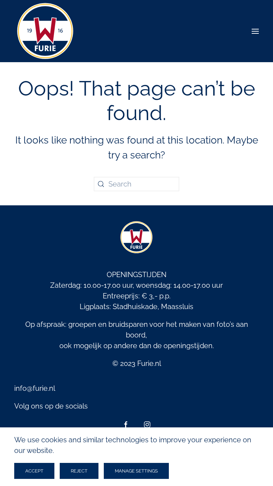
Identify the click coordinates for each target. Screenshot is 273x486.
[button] (255, 31)
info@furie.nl (34, 388)
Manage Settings (136, 471)
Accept (34, 471)
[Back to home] (45, 31)
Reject (79, 471)
